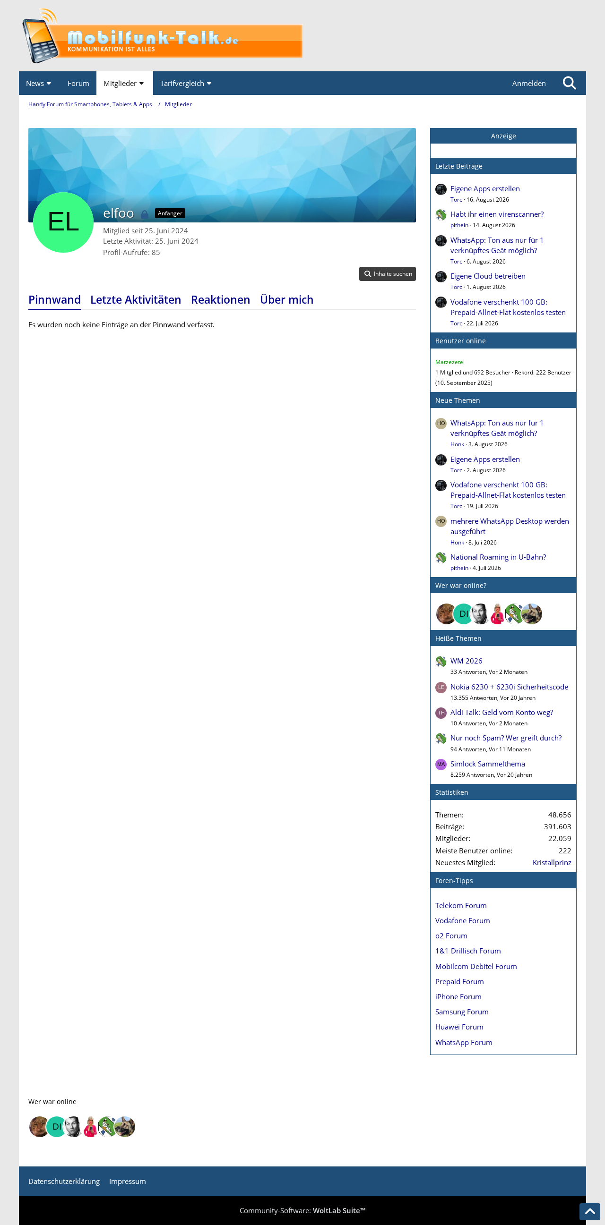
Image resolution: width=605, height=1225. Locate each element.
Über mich (287, 299)
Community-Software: (302, 1210)
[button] (387, 274)
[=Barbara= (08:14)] (497, 614)
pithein (459, 225)
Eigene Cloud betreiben (488, 276)
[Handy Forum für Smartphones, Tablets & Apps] (302, 35)
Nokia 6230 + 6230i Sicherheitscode (509, 686)
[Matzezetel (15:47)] (446, 614)
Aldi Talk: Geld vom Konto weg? (501, 712)
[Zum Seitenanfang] (589, 1211)
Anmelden (529, 83)
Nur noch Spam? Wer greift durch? (506, 737)
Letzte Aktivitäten (136, 299)
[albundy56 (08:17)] (480, 614)
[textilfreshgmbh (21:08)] (531, 614)
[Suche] (569, 83)
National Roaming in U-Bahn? (498, 556)
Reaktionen (221, 299)
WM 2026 (466, 660)
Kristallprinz (552, 862)
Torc (456, 200)
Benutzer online (460, 340)
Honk (457, 444)
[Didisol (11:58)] (463, 614)
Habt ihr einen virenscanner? (497, 214)
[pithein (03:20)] (514, 614)
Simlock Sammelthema (487, 763)
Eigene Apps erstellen (485, 188)
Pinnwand (54, 299)
